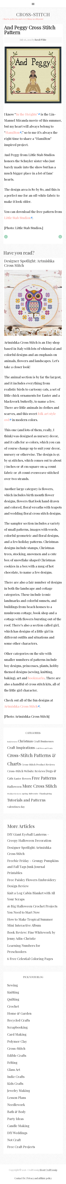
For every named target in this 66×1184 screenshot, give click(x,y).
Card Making (16, 1034)
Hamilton (12, 132)
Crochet (13, 1006)
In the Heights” (27, 114)
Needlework (16, 1104)
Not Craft (14, 1140)
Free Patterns (44, 778)
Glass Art (13, 1069)
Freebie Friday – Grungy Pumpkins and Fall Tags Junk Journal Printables (33, 866)
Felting (12, 1062)
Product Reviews (14, 793)
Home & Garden (19, 1013)
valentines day (16, 806)
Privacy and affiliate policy (39, 1178)
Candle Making (18, 1126)
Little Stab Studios (17, 217)
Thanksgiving (45, 793)
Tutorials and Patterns (26, 799)
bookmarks (36, 678)
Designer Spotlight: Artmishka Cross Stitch (29, 263)
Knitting (13, 992)
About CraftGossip (48, 1170)
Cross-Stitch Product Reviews (38, 764)
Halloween (14, 786)
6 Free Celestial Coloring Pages (30, 958)
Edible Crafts (16, 1055)
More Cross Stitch (39, 786)
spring (25, 793)
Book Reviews (12, 741)
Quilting (13, 999)
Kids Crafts (15, 1083)
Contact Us (19, 1178)
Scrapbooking (17, 1027)
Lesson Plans (16, 1097)
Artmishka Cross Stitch (21, 706)
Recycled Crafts (18, 1020)
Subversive (33, 793)
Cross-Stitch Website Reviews (26, 771)
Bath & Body (16, 1111)
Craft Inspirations (21, 747)
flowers (26, 778)
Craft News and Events (44, 748)
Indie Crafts (16, 1076)
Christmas (25, 741)
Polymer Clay (17, 1041)
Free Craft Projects (21, 1146)
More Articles (21, 826)
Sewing (12, 985)
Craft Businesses (44, 741)
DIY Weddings (17, 1133)
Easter (17, 778)
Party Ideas (15, 1118)
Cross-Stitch (33, 14)
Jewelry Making (18, 1090)
